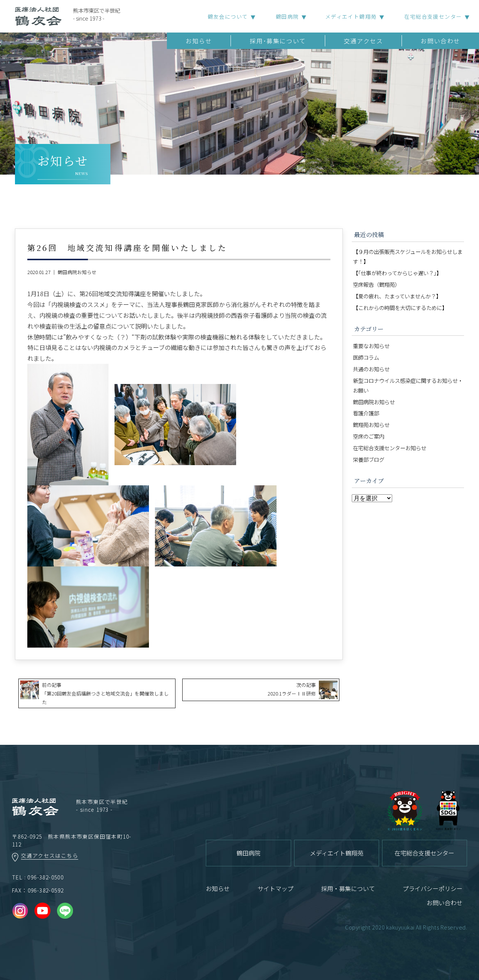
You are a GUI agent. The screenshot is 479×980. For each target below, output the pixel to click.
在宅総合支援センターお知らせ (389, 448)
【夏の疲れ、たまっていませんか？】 (397, 296)
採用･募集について (278, 40)
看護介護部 (366, 413)
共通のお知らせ (371, 369)
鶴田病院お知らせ (77, 272)
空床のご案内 (368, 436)
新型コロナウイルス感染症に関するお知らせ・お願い (408, 385)
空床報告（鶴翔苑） (376, 284)
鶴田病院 (287, 16)
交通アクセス (363, 40)
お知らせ (199, 40)
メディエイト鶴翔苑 (351, 16)
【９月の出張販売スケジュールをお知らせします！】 (408, 256)
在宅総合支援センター (433, 16)
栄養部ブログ (368, 459)
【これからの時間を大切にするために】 (400, 307)
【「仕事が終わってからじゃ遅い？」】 (397, 273)
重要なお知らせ (371, 346)
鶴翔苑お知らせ (371, 424)
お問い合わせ (440, 40)
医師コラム (366, 357)
